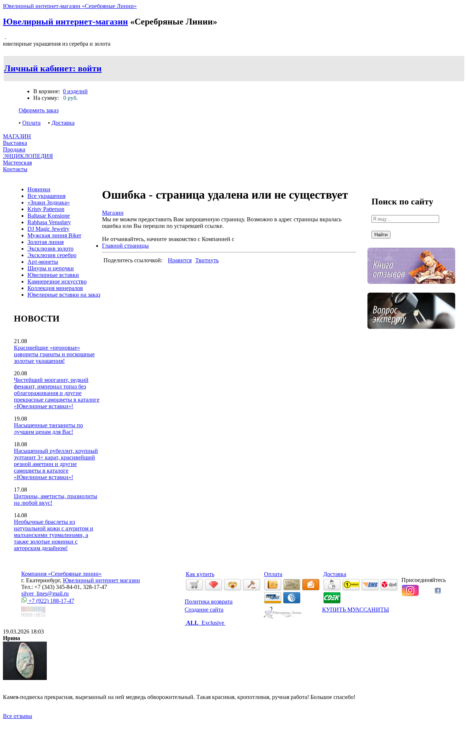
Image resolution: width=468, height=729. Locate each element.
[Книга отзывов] (411, 289)
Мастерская (17, 162)
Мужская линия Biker (54, 235)
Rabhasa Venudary (49, 222)
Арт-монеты (42, 262)
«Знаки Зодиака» (48, 202)
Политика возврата (209, 601)
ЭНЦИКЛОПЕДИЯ (28, 156)
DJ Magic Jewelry (48, 229)
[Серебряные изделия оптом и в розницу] (283, 617)
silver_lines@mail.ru (45, 593)
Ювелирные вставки (53, 275)
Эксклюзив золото (50, 248)
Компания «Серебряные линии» (61, 574)
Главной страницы (125, 246)
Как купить (200, 574)
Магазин (113, 213)
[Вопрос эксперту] (411, 334)
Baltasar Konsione (48, 216)
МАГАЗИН (17, 136)
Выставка (15, 146)
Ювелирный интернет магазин (101, 580)
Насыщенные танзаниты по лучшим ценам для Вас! (48, 428)
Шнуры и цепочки (50, 268)
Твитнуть (207, 260)
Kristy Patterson (45, 209)
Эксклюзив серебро (51, 255)
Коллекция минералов (55, 288)
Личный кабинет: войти (53, 68)
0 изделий (75, 91)
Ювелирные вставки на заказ (63, 295)
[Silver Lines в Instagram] (410, 594)
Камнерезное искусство (57, 281)
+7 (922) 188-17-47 (50, 601)
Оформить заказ (38, 110)
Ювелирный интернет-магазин (65, 21)
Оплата (31, 123)
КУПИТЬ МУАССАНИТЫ (355, 609)
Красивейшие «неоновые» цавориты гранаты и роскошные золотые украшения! (54, 354)
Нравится (180, 260)
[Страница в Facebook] (438, 592)
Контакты (15, 169)
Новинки (38, 189)
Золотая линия (45, 242)
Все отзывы (17, 716)
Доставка (63, 123)
